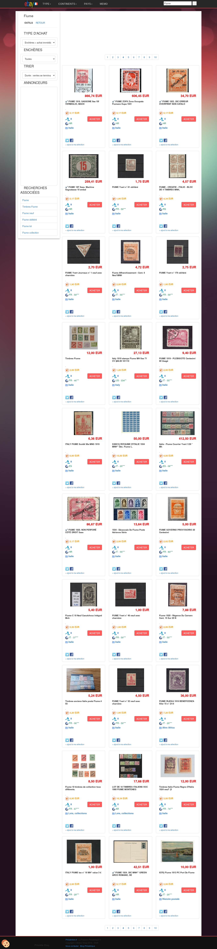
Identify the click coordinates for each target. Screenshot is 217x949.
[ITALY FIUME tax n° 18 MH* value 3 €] (84, 851)
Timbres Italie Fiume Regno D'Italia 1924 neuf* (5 (176, 788)
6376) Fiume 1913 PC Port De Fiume (176, 872)
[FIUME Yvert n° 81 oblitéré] (130, 166)
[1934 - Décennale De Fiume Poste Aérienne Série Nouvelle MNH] (131, 508)
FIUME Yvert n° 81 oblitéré (125, 186)
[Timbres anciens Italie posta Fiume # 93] (84, 680)
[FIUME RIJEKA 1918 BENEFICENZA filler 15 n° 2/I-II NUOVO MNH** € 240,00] (178, 680)
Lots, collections (77, 813)
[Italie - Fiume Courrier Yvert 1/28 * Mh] (177, 423)
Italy (117, 384)
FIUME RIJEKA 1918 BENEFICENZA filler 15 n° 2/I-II (176, 702)
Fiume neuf (28, 213)
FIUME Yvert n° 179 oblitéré (172, 272)
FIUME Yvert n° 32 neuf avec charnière (126, 702)
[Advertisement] (38, 136)
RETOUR (40, 22)
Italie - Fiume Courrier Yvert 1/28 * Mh (176, 445)
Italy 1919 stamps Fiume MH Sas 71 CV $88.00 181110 (129, 359)
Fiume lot (27, 226)
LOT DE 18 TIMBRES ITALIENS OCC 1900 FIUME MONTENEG (130, 788)
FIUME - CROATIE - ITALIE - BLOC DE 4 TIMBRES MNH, (176, 188)
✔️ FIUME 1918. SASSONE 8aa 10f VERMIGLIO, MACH (82, 102)
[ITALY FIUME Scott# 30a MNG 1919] (83, 423)
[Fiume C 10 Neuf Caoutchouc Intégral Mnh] (83, 594)
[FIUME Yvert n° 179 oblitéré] (177, 252)
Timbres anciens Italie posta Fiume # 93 (83, 702)
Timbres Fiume (30, 206)
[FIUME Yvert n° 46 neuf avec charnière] (130, 594)
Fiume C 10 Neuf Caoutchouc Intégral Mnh (83, 616)
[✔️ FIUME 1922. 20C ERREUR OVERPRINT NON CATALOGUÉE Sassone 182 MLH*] (177, 80)
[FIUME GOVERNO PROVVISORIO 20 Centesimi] (177, 509)
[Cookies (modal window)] (5, 943)
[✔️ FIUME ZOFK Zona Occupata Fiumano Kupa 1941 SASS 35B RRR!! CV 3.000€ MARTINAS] (130, 80)
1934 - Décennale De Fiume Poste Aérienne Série (128, 531)
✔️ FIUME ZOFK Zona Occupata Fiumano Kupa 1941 (127, 102)
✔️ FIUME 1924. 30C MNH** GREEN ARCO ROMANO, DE (129, 873)
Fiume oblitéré (29, 219)
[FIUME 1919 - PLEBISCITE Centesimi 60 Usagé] (178, 337)
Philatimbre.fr (71, 939)
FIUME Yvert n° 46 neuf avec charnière (126, 616)
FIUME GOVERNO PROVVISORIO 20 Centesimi (177, 531)
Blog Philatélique (87, 946)
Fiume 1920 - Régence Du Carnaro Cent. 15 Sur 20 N (176, 616)
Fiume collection (30, 232)
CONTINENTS (66, 4)
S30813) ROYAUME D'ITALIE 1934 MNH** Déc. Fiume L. (128, 445)
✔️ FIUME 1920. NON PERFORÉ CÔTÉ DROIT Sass (80, 531)
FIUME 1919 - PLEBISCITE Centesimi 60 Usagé (177, 359)
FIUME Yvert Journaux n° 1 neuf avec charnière (83, 274)
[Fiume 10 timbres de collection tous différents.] (83, 766)
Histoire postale (171, 898)
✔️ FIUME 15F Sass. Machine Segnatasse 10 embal (79, 188)
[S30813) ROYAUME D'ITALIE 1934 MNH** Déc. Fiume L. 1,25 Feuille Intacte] (130, 423)
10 (155, 57)
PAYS (87, 4)
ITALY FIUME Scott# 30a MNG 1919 (82, 444)
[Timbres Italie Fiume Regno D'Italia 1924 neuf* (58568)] (177, 766)
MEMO (103, 4)
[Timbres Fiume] (84, 337)
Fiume (25, 200)
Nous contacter (72, 946)
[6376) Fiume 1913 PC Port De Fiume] (177, 851)
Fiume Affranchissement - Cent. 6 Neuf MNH (128, 274)
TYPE (45, 4)
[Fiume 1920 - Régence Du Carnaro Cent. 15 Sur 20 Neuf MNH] (177, 594)
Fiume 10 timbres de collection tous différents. (83, 788)
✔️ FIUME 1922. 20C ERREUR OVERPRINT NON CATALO (173, 102)
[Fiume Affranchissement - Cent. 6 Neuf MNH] (130, 252)
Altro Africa (168, 727)
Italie (71, 127)
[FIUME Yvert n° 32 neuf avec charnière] (130, 680)
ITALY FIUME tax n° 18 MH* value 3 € (83, 872)
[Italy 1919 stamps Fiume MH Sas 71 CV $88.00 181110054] (130, 337)
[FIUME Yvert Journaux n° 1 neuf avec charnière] (83, 252)
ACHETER (94, 119)
